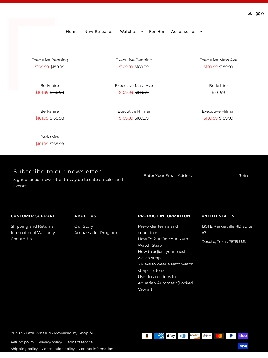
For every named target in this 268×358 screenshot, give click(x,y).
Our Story (83, 226)
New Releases (99, 31)
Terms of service (79, 342)
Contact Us (21, 238)
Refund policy (22, 342)
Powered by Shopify (73, 332)
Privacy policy (50, 342)
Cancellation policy (58, 349)
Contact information (96, 349)
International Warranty (33, 232)
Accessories (184, 31)
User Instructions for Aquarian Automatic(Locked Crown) (165, 283)
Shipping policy (24, 349)
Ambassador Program (95, 232)
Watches (129, 31)
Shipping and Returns (32, 226)
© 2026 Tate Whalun (31, 332)
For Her (157, 31)
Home (72, 31)
